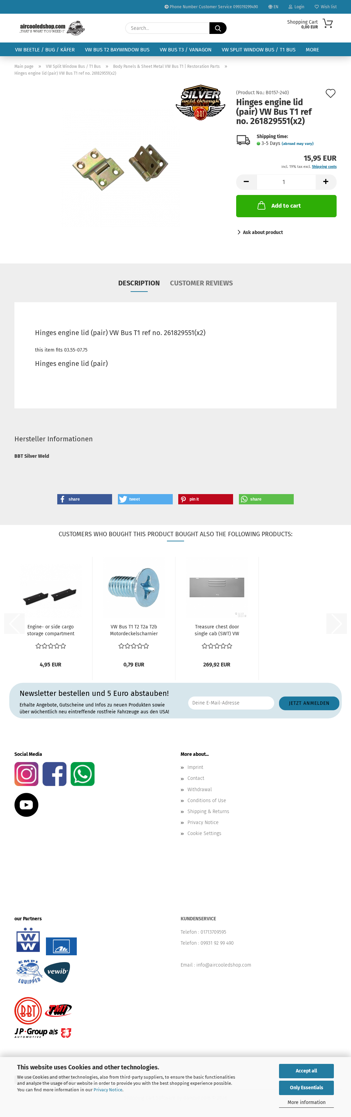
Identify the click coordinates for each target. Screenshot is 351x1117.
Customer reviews (201, 283)
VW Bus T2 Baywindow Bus (117, 50)
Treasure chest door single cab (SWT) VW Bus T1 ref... (217, 630)
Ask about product (263, 232)
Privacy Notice (108, 1089)
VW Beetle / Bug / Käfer (45, 50)
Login (298, 6)
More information (307, 1102)
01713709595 (213, 932)
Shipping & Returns (208, 811)
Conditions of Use (206, 800)
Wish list (328, 6)
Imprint (195, 767)
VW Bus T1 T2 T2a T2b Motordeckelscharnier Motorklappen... (134, 630)
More (312, 50)
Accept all (306, 1071)
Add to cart (286, 205)
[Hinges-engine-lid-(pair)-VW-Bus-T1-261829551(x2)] (120, 167)
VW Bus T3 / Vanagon (185, 50)
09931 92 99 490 (217, 943)
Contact (195, 778)
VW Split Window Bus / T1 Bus (258, 50)
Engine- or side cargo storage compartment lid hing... (50, 630)
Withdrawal (199, 790)
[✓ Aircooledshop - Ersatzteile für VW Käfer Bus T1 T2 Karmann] (52, 28)
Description (139, 283)
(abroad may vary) (298, 144)
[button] (246, 182)
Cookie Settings (204, 833)
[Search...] (218, 28)
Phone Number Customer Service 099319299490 (213, 6)
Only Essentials (306, 1088)
